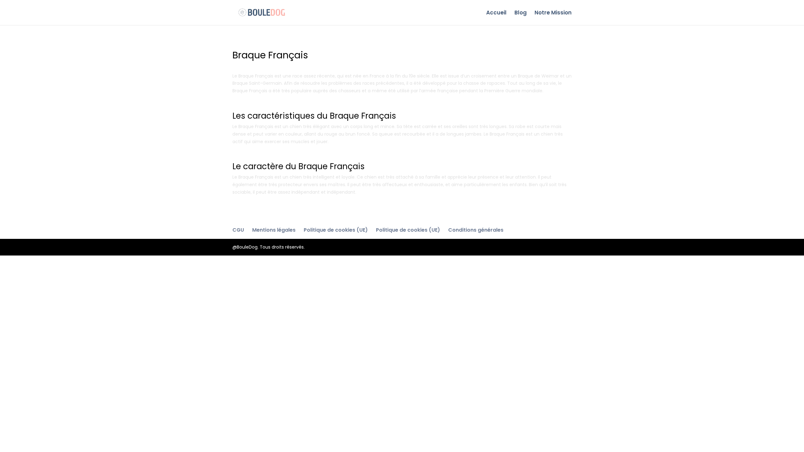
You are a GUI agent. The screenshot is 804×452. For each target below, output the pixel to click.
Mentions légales (274, 230)
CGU (238, 230)
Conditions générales (475, 230)
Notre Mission (553, 13)
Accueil (496, 13)
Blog (520, 13)
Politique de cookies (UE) (336, 230)
